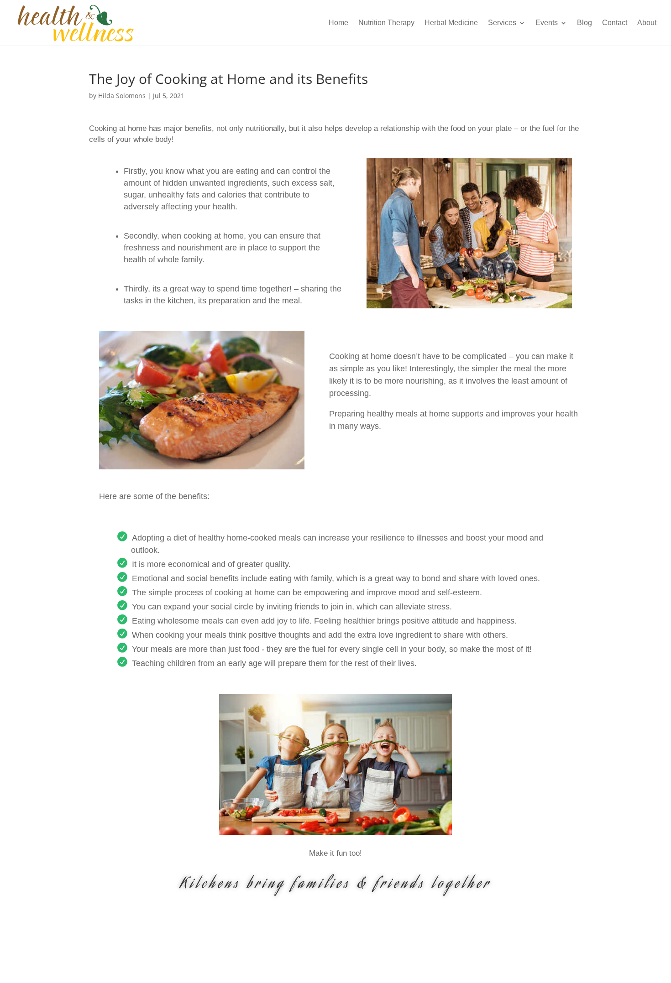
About (646, 23)
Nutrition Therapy (386, 23)
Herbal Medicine (451, 23)
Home (338, 23)
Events (546, 23)
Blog (584, 23)
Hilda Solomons (122, 95)
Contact (614, 23)
